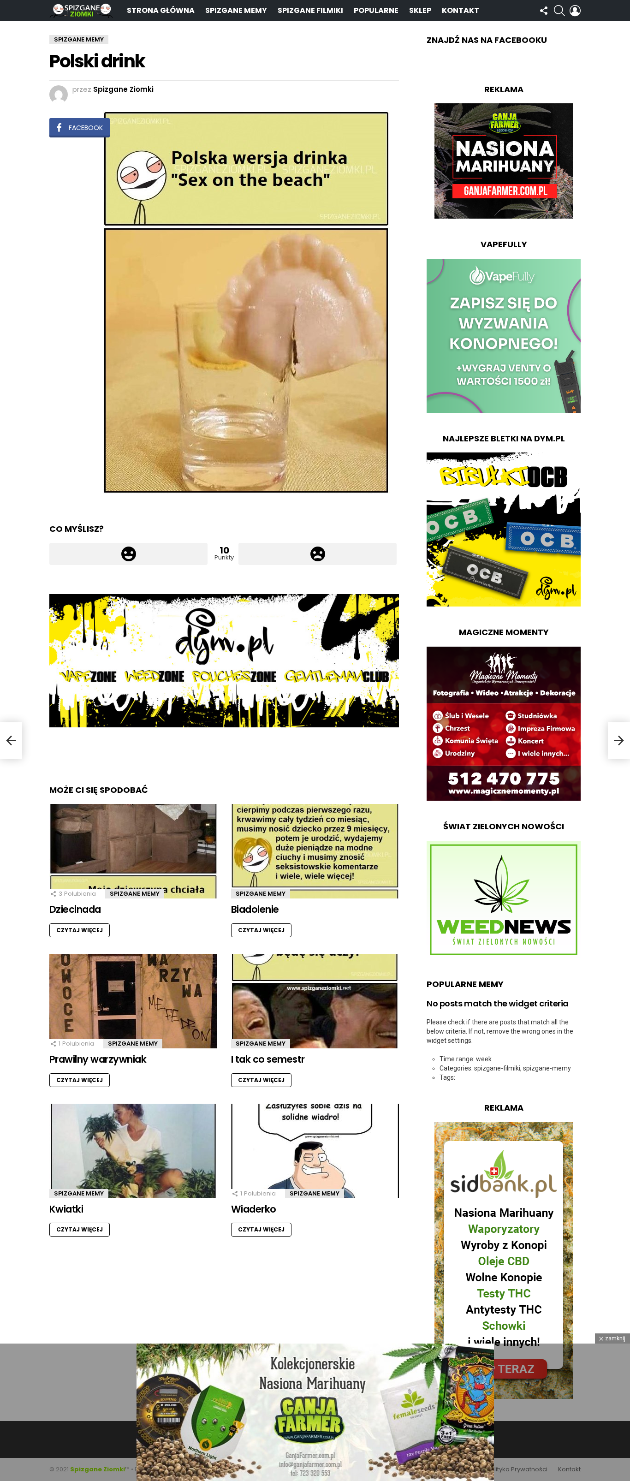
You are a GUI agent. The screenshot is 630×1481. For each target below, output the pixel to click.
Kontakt (460, 10)
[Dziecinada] (133, 851)
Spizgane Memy (236, 10)
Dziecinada (75, 909)
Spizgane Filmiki (310, 10)
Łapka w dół (317, 554)
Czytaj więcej (79, 930)
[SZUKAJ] (559, 10)
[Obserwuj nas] (543, 10)
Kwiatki (66, 1209)
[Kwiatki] (133, 1151)
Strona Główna (161, 10)
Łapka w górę (128, 554)
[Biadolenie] (315, 851)
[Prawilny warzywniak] (133, 1001)
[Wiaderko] (315, 1151)
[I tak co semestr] (315, 1001)
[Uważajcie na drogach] (11, 740)
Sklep (420, 10)
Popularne (376, 10)
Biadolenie (255, 909)
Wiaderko (253, 1209)
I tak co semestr (268, 1059)
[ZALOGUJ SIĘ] (575, 10)
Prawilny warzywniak (97, 1059)
